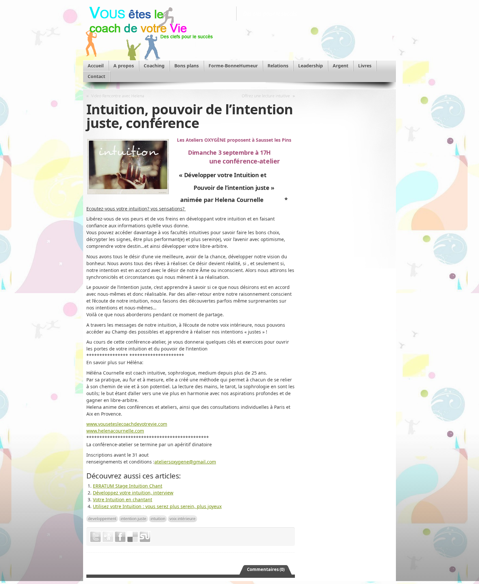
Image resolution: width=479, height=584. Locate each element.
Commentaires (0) (265, 569)
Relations (278, 66)
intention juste (133, 518)
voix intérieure (182, 518)
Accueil (96, 66)
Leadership (310, 66)
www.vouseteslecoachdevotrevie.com (126, 424)
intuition (158, 518)
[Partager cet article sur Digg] (108, 537)
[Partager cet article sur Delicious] (132, 537)
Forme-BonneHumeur (233, 66)
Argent (340, 66)
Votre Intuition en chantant (122, 499)
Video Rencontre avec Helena (117, 95)
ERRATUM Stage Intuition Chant (127, 486)
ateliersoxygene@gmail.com (185, 462)
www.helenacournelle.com (115, 431)
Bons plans (186, 66)
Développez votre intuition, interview (133, 493)
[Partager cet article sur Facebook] (120, 537)
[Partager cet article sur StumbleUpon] (145, 537)
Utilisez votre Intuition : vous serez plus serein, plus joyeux (157, 506)
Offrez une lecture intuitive (266, 95)
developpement (102, 518)
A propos (123, 66)
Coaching (154, 66)
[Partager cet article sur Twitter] (95, 537)
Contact (96, 76)
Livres (364, 66)
